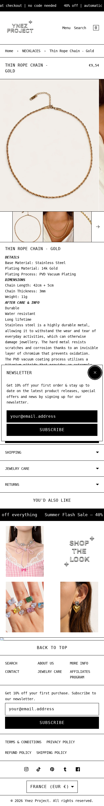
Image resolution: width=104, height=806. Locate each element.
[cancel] (95, 372)
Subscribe (52, 429)
